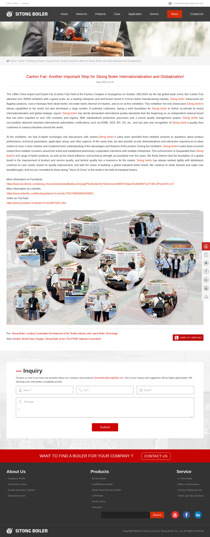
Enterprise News (35, 61)
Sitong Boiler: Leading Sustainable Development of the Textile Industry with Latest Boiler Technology (65, 333)
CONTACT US (156, 456)
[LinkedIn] (206, 280)
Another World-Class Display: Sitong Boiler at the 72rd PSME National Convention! (57, 338)
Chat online (12, 3)
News (174, 14)
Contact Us (196, 14)
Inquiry (25, 3)
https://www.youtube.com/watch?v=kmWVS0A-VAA (36, 203)
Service (154, 14)
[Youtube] (206, 288)
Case (117, 14)
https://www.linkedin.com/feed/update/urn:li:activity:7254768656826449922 (50, 193)
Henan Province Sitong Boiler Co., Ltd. (164, 531)
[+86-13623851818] (206, 263)
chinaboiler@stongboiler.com (188, 3)
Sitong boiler (177, 99)
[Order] (206, 255)
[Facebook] (206, 271)
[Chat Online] (206, 246)
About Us (81, 14)
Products (100, 14)
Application (135, 14)
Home (64, 14)
